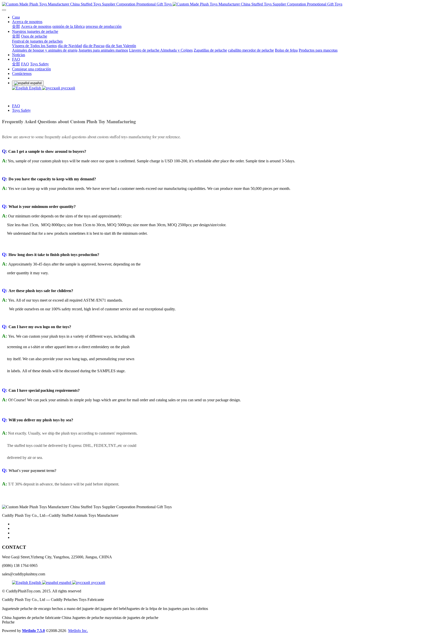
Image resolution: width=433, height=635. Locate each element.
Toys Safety (21, 110)
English (35, 88)
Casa (16, 17)
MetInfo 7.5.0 (33, 630)
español (65, 582)
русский (67, 88)
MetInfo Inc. (78, 630)
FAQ (16, 106)
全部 (16, 26)
